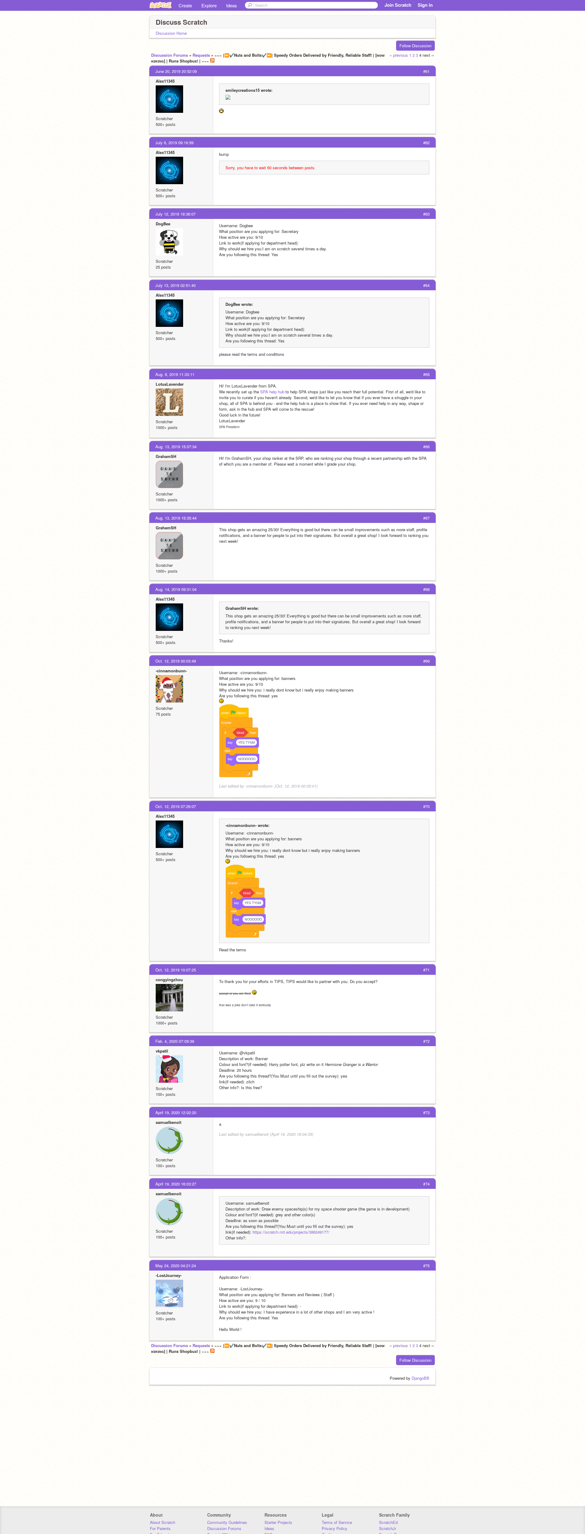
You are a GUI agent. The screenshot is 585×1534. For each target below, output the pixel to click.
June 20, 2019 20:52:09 (176, 71)
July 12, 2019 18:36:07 (175, 214)
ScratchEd (388, 1522)
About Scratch (162, 1522)
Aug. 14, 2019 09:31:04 (176, 589)
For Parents (160, 1528)
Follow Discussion (415, 45)
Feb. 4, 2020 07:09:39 (174, 1041)
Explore (209, 5)
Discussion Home (171, 33)
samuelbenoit (168, 1122)
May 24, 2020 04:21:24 (175, 1265)
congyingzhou (169, 979)
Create (185, 5)
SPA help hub (272, 392)
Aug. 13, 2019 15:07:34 (176, 446)
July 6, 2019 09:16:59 (174, 142)
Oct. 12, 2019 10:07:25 (175, 970)
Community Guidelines (227, 1522)
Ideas (231, 5)
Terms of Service (337, 1522)
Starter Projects (278, 1522)
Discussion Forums (169, 55)
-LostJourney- (169, 1275)
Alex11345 (165, 81)
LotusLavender (170, 384)
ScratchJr (387, 1528)
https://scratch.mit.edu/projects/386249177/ (291, 1232)
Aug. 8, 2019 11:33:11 (174, 374)
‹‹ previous (398, 55)
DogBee (163, 224)
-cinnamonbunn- (171, 671)
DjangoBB (420, 1378)
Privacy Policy (334, 1528)
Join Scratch (398, 5)
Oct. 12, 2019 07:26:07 (175, 806)
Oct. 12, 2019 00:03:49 (175, 661)
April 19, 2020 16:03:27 (175, 1184)
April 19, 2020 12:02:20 (175, 1112)
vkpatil (162, 1051)
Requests (201, 55)
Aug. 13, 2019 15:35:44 (176, 518)
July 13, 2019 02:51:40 (175, 285)
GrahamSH (166, 456)
